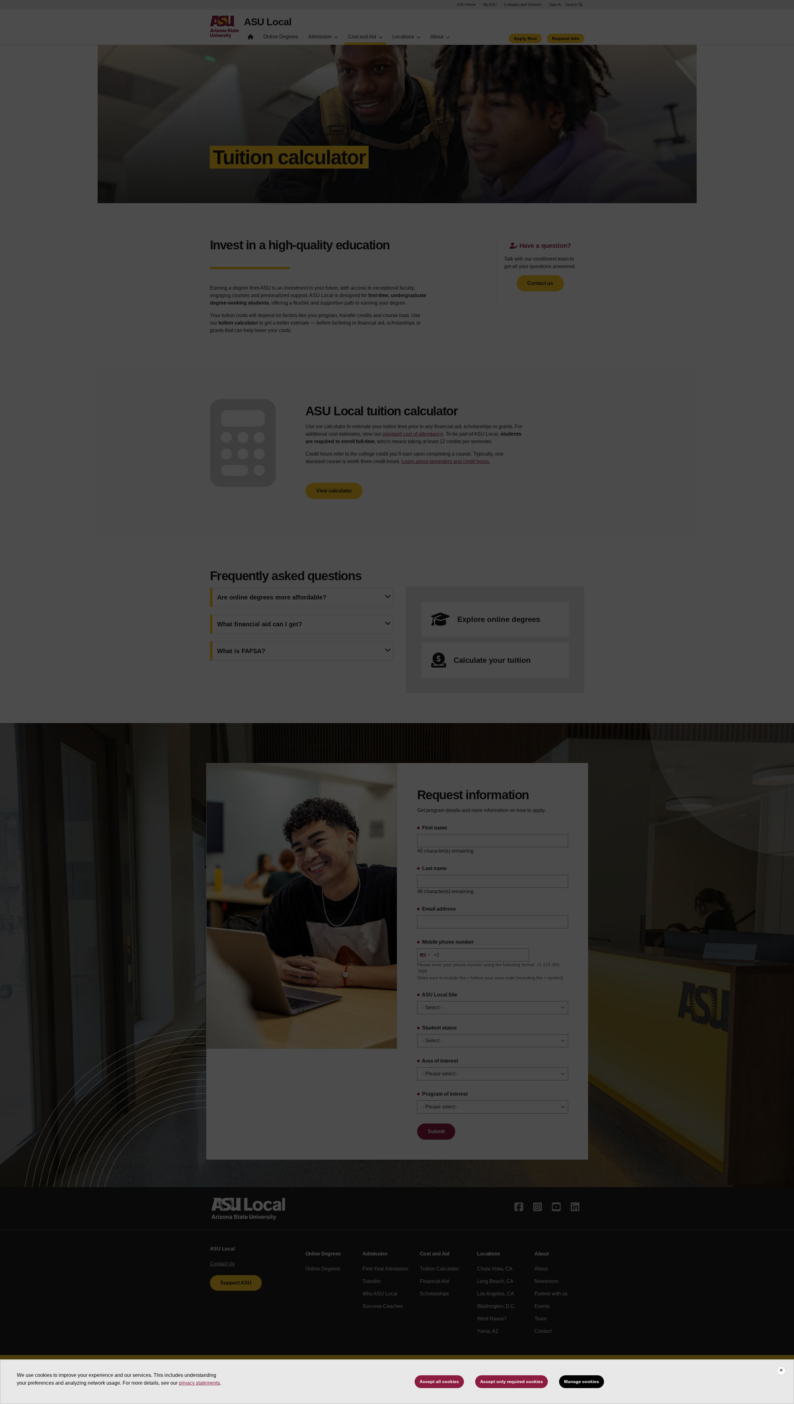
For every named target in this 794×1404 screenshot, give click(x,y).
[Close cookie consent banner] (781, 1370)
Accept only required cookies (511, 1381)
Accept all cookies (439, 1381)
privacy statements (199, 1383)
